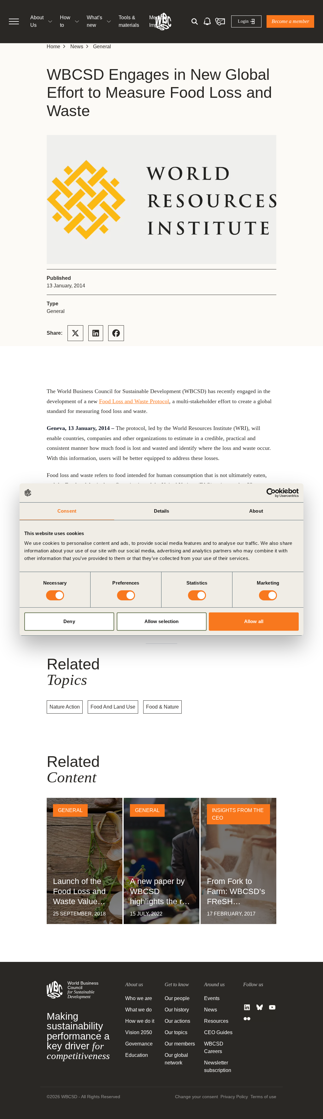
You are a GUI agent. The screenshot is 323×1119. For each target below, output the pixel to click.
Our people (177, 998)
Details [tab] (161, 511)
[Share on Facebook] (116, 333)
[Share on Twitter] (75, 333)
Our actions (177, 1021)
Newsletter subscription (217, 1066)
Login (243, 21)
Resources (216, 1021)
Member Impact (158, 21)
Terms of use (263, 1096)
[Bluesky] (259, 1007)
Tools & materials (129, 21)
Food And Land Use (113, 707)
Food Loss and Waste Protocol (134, 401)
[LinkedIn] (247, 1007)
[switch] (126, 595)
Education (136, 1055)
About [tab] (256, 511)
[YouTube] (272, 1007)
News (76, 46)
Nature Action (65, 707)
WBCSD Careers (213, 1047)
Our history (177, 1009)
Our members (180, 1043)
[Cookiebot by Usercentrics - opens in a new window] (271, 493)
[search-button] (194, 21)
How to (65, 21)
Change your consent (196, 1096)
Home (53, 46)
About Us (37, 21)
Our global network (176, 1058)
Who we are (138, 998)
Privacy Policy (234, 1096)
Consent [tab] (66, 511)
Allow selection (161, 621)
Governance (139, 1043)
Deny (69, 621)
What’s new (94, 21)
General (102, 46)
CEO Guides (218, 1032)
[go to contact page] (220, 21)
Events (212, 998)
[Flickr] (247, 1018)
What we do (138, 1009)
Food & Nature (162, 707)
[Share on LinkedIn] (95, 333)
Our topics (176, 1032)
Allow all (253, 621)
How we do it (139, 1021)
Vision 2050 (138, 1032)
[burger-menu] (14, 21)
